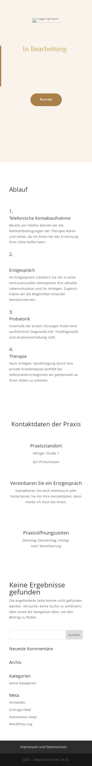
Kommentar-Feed (23, 717)
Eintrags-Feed (20, 709)
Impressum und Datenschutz (43, 747)
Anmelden (17, 702)
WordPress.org (20, 724)
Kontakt (46, 99)
